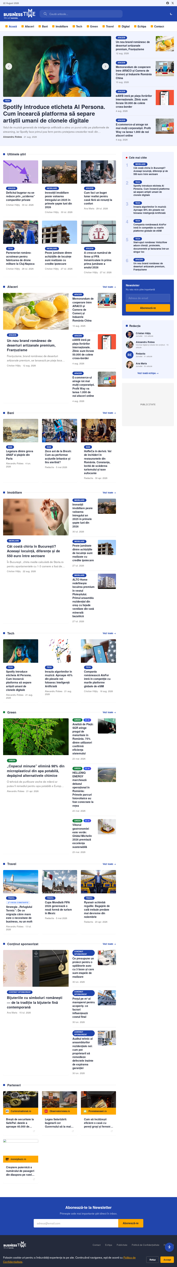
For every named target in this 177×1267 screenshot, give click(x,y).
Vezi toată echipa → (148, 373)
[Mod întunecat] (171, 14)
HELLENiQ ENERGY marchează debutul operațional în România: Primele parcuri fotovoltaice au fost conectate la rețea (83, 789)
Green (94, 26)
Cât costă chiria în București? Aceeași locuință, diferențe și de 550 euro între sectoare (150, 171)
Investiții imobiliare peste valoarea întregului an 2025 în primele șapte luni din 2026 (82, 515)
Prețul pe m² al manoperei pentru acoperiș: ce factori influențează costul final (83, 1008)
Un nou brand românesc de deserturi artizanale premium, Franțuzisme (133, 45)
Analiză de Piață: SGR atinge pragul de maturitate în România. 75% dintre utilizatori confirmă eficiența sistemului (83, 738)
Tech (79, 26)
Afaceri (29, 26)
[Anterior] (8, 66)
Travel (110, 26)
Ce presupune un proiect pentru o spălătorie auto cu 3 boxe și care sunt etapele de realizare (83, 968)
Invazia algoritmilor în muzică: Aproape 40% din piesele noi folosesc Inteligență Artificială (149, 210)
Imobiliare (62, 26)
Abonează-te (148, 308)
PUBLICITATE (148, 404)
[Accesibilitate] (169, 1247)
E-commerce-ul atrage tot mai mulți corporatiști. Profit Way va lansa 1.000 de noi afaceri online (133, 130)
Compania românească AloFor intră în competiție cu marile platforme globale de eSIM (149, 227)
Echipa (142, 26)
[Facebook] (167, 3)
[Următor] (105, 66)
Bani (45, 26)
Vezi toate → (109, 286)
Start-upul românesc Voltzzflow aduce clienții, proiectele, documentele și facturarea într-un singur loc (151, 247)
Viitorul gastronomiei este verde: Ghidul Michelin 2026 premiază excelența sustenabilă (82, 836)
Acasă (13, 26)
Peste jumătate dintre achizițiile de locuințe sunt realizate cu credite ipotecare (83, 553)
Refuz (153, 1259)
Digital (126, 26)
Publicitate (122, 1244)
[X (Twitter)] (172, 3)
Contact (159, 26)
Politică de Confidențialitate (145, 1244)
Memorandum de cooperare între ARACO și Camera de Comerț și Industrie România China (134, 72)
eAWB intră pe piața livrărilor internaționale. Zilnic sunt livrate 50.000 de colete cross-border (134, 101)
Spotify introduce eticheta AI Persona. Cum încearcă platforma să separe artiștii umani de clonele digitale (54, 113)
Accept (167, 1259)
